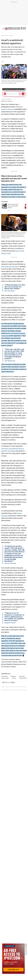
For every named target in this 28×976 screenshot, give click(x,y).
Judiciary (14, 678)
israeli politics (4, 676)
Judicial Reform (23, 678)
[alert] (13, 959)
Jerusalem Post (4, 35)
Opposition (13, 676)
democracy (22, 676)
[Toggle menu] (3, 28)
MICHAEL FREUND (6, 99)
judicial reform (5, 643)
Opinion (11, 35)
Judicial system (5, 678)
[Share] (2, 61)
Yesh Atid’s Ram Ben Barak (10, 266)
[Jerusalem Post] (15, 28)
